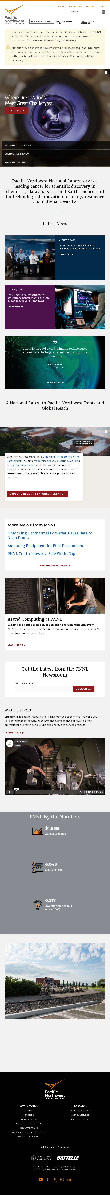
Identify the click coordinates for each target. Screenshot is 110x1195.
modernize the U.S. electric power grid (57, 461)
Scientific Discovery (80, 1111)
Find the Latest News (53, 565)
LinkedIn (69, 1179)
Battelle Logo (68, 1158)
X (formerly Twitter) (55, 1179)
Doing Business (29, 1119)
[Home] (14, 14)
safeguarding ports (21, 465)
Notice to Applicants (29, 1137)
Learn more (16, 110)
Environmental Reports (29, 1124)
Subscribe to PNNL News (57, 1147)
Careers (90, 6)
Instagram (62, 1179)
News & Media (75, 6)
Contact (29, 1111)
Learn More (13, 732)
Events (102, 6)
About (61, 6)
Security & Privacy (29, 1128)
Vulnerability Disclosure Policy (29, 1132)
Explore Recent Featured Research (37, 494)
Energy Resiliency (80, 1115)
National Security (80, 1119)
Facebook (48, 1179)
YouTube (41, 1179)
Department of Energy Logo (41, 1158)
